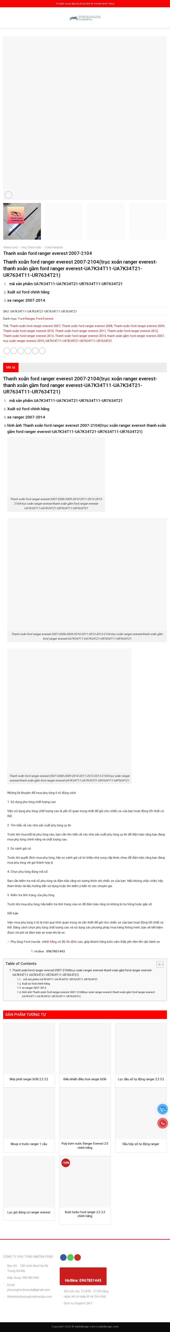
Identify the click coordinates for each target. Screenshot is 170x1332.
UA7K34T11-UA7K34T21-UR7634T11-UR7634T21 (78, 341)
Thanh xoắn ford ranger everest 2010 (28, 331)
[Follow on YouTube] (77, 1257)
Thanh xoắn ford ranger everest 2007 (35, 326)
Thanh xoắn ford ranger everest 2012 (132, 331)
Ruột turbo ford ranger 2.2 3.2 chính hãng (85, 1214)
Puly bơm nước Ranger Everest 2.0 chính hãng (85, 1146)
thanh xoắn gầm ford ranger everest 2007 (135, 336)
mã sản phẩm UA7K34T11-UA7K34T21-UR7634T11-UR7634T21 (59, 979)
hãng (53, 942)
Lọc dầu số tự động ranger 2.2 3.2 (141, 1079)
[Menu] (6, 17)
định (73, 942)
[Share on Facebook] (14, 350)
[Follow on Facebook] (63, 1257)
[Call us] (70, 1257)
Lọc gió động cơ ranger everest (28, 1212)
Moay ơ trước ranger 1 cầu (29, 1144)
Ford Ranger (54, 247)
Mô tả (10, 367)
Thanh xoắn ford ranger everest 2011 (80, 331)
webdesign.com (108, 1326)
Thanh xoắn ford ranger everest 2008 (87, 326)
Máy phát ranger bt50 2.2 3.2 (29, 1079)
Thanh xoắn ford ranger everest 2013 (28, 336)
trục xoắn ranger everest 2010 (23, 341)
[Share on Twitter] (21, 350)
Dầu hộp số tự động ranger (141, 1144)
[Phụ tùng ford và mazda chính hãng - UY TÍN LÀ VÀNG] (85, 17)
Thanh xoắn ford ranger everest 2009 (139, 326)
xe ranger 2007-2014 (34, 987)
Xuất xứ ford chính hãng (36, 983)
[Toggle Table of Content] (158, 964)
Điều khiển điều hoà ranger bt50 (84, 1079)
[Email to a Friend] (28, 350)
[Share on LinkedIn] (42, 350)
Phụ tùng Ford (31, 247)
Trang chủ (10, 247)
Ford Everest (44, 319)
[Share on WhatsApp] (7, 350)
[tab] (10, 367)
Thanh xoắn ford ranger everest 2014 (80, 336)
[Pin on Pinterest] (35, 350)
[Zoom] (8, 195)
